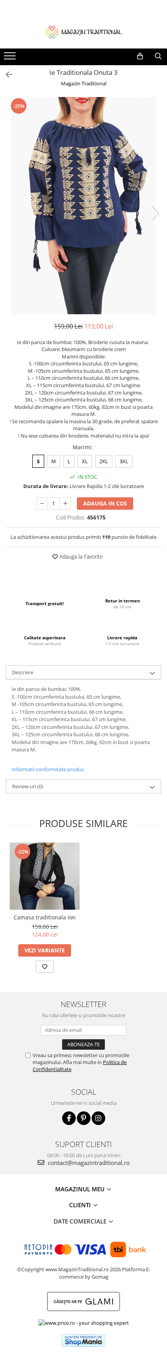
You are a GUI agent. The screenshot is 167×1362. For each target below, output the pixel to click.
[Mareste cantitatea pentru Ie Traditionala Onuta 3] (65, 503)
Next (155, 214)
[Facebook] (69, 1118)
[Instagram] (98, 1118)
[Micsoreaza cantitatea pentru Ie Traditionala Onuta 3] (42, 503)
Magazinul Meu (80, 1189)
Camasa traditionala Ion (45, 917)
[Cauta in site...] (158, 56)
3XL (124, 461)
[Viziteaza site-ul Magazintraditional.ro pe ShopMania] (83, 1340)
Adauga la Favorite (80, 556)
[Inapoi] (6, 74)
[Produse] (10, 58)
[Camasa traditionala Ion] (45, 876)
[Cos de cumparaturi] (140, 56)
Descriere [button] (22, 672)
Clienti (80, 1205)
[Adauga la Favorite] (45, 966)
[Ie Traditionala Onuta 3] (83, 205)
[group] (83, 205)
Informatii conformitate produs (48, 769)
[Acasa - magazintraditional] (83, 32)
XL (85, 461)
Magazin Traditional (83, 83)
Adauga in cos (105, 503)
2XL (103, 461)
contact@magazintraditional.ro (88, 1162)
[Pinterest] (83, 1118)
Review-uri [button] (27, 786)
